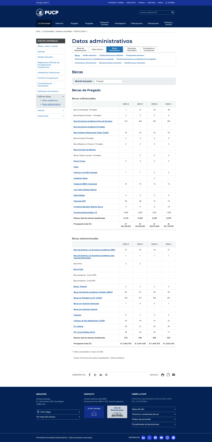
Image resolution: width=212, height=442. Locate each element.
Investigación (120, 23)
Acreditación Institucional (49, 72)
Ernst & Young (79, 161)
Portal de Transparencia (48, 78)
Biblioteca (131, 3)
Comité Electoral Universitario (45, 84)
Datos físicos (97, 49)
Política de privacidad (141, 419)
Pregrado (74, 23)
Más (160, 3)
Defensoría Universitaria (48, 91)
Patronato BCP (80, 201)
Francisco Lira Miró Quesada (85, 172)
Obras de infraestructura (80, 49)
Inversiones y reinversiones (85, 63)
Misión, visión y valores (48, 46)
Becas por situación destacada (86, 303)
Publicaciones (137, 23)
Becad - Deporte (80, 286)
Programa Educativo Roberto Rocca (88, 207)
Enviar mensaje (94, 408)
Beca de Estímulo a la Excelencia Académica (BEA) (94, 250)
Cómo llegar (45, 412)
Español (171, 3)
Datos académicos (50, 100)
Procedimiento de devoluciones (145, 424)
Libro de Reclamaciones (117, 409)
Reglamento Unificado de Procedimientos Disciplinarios (48, 64)
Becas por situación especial (85, 309)
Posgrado (89, 23)
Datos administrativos (51, 104)
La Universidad (44, 23)
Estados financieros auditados (111, 55)
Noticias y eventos (168, 23)
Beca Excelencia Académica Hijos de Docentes (93, 121)
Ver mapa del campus (45, 417)
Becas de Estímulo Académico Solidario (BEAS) (93, 292)
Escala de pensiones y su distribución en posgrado (136, 59)
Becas (77, 55)
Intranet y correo (116, 3)
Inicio (38, 31)
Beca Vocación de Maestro (85, 150)
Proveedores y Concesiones (149, 49)
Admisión (59, 23)
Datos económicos (114, 49)
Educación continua (104, 23)
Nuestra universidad (64, 31)
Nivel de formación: (83, 81)
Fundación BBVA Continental (85, 184)
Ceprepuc (77, 315)
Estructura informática (132, 49)
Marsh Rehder (79, 195)
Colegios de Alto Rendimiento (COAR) (89, 321)
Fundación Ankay (81, 178)
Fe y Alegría (78, 326)
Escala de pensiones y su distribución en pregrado (94, 59)
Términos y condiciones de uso (145, 414)
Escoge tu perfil (42, 3)
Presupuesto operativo (135, 55)
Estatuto (41, 51)
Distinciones (43, 116)
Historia (41, 110)
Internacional (153, 23)
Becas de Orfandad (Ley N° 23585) (88, 298)
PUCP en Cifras (80, 31)
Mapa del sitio (138, 409)
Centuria (151, 3)
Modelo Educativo (45, 57)
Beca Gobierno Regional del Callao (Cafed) (91, 133)
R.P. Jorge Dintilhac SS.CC (84, 332)
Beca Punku (78, 269)
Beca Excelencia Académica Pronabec (89, 127)
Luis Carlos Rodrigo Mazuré (85, 190)
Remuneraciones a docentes (110, 63)
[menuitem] (116, 3)
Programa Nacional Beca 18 (85, 212)
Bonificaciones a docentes (135, 63)
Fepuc (76, 167)
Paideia (142, 3)
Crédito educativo (90, 55)
